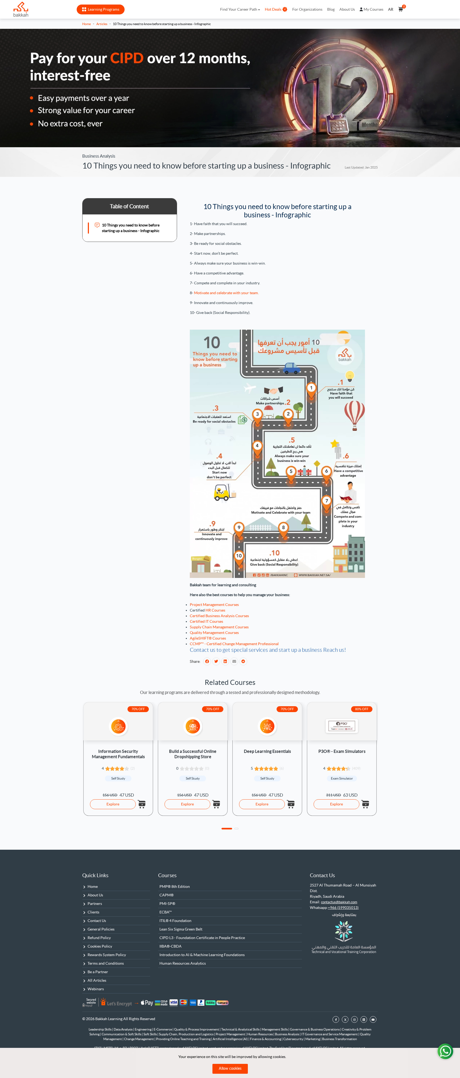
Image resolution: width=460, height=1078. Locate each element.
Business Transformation (339, 1039)
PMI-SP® (167, 903)
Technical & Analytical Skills (240, 1029)
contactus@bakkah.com (339, 902)
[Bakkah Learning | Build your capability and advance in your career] (21, 9)
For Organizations (307, 9)
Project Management (231, 1034)
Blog (331, 9)
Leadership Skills (100, 1029)
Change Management (139, 1039)
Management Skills (275, 1029)
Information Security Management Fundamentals (118, 754)
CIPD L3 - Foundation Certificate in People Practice (202, 938)
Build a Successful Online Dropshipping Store (192, 754)
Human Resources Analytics (182, 963)
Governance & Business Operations (315, 1029)
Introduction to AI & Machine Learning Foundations (202, 955)
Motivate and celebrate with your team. (226, 293)
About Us (347, 9)
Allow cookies (230, 1069)
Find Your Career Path (238, 9)
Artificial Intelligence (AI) (230, 1039)
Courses (167, 875)
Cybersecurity (293, 1039)
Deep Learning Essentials (267, 751)
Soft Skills (150, 1034)
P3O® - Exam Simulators (341, 751)
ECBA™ (165, 912)
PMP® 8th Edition (174, 886)
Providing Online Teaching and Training (183, 1039)
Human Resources (260, 1034)
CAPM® (166, 895)
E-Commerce (163, 1029)
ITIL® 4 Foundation (175, 921)
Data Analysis (123, 1029)
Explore (112, 804)
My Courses (373, 9)
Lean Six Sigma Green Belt (180, 929)
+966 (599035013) (343, 908)
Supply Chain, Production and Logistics (186, 1034)
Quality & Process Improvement (197, 1029)
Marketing (313, 1039)
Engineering (143, 1029)
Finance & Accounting (266, 1039)
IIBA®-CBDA (170, 946)
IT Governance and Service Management (329, 1034)
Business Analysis (287, 1034)
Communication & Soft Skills (122, 1034)
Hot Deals (273, 9)
